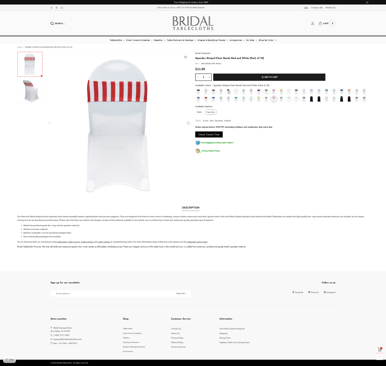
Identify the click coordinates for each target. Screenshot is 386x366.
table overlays (87, 242)
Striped (227, 120)
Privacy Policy (177, 338)
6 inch (205, 120)
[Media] (185, 57)
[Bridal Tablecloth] (193, 23)
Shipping (223, 333)
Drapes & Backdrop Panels (134, 347)
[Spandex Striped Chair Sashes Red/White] (29, 91)
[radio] (198, 91)
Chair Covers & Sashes (132, 333)
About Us (175, 333)
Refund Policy (177, 342)
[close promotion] (367, 2)
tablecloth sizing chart (197, 242)
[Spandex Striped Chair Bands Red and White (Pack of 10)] (119, 124)
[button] (49, 123)
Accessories (128, 351)
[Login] (315, 23)
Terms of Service (178, 347)
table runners (74, 242)
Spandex (219, 120)
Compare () (316, 7)
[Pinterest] (56, 7)
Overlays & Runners (131, 342)
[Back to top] (379, 356)
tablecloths (62, 242)
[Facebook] (51, 7)
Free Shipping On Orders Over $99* (191, 2)
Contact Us (176, 328)
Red (211, 120)
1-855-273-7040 (182, 7)
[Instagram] (61, 7)
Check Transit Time (209, 134)
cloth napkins (104, 242)
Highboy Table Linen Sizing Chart (234, 342)
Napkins (126, 338)
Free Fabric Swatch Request (232, 328)
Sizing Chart (225, 338)
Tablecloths (127, 328)
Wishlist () (330, 7)
